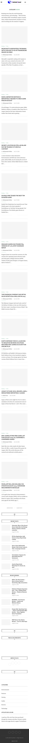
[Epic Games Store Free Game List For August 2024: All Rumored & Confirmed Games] (14, 422)
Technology (4, 708)
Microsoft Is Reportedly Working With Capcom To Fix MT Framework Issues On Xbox (14, 50)
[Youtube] (16, 732)
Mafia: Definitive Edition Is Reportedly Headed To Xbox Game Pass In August (13, 98)
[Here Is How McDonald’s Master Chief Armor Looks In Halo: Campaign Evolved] (5, 548)
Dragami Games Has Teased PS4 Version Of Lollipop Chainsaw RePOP (12, 246)
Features (3, 693)
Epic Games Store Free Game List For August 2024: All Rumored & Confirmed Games (13, 437)
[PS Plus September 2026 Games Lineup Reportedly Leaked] (5, 539)
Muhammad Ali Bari (7, 54)
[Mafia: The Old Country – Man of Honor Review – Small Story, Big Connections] (5, 582)
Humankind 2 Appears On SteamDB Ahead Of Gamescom (19, 556)
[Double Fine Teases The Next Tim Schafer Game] (14, 181)
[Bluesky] (19, 732)
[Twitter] (13, 732)
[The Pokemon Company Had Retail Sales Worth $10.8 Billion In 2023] (14, 280)
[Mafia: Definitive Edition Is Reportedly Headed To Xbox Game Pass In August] (14, 83)
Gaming (3, 697)
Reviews (3, 704)
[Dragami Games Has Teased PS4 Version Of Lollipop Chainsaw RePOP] (14, 230)
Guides (3, 701)
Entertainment (5, 689)
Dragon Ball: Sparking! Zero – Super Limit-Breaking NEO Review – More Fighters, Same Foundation (19, 611)
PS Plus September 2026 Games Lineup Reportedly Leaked (19, 538)
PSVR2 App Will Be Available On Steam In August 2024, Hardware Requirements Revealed (13, 485)
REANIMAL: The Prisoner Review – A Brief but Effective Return (18, 601)
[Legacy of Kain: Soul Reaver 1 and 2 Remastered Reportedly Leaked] (14, 377)
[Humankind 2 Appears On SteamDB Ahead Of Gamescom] (5, 557)
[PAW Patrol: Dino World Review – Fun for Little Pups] (5, 622)
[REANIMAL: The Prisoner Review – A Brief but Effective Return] (5, 602)
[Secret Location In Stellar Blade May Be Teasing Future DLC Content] (14, 131)
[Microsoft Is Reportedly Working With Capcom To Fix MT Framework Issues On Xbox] (14, 34)
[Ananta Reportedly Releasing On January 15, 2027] (5, 566)
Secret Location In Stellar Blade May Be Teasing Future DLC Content (13, 147)
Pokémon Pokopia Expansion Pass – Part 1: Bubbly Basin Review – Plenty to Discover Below (19, 591)
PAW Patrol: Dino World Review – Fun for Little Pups (19, 620)
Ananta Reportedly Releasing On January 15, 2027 (18, 566)
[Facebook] (9, 732)
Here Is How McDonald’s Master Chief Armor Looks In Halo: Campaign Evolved (19, 547)
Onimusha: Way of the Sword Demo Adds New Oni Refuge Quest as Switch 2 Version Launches (19, 528)
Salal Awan (5, 395)
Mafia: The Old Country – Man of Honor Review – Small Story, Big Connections (19, 581)
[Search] (27, 2)
